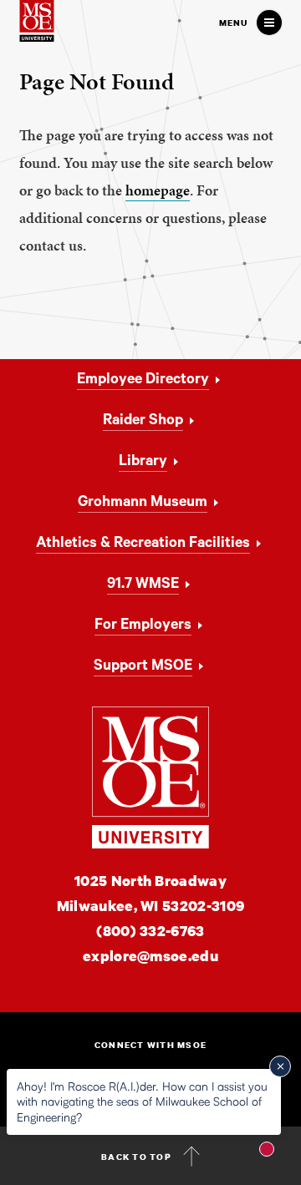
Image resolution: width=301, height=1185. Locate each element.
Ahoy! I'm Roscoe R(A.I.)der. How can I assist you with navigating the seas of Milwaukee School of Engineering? (142, 1101)
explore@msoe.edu (150, 955)
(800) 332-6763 (150, 930)
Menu (233, 22)
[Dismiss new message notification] (280, 1066)
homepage (157, 190)
